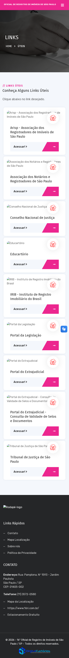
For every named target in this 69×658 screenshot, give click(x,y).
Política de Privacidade (22, 552)
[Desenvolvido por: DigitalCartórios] (34, 650)
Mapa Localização (19, 539)
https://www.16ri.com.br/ (23, 608)
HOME (9, 46)
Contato (13, 533)
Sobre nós (14, 546)
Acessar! (20, 146)
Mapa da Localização (20, 601)
